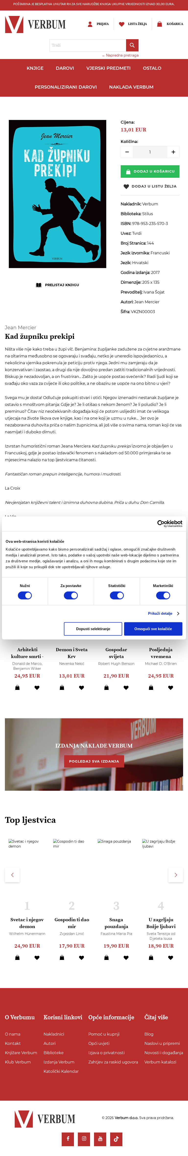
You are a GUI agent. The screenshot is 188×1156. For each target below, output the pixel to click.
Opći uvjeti (98, 1043)
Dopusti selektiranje (93, 629)
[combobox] (94, 45)
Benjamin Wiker (27, 668)
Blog (148, 1034)
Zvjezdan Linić (72, 934)
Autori (50, 1043)
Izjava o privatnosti (106, 1052)
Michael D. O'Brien (161, 663)
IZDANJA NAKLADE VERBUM (94, 746)
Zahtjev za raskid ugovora (113, 1062)
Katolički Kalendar (61, 1071)
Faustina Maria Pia (116, 934)
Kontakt (13, 1043)
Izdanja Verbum (59, 1062)
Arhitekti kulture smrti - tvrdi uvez (27, 657)
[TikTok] (116, 1139)
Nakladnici (54, 1034)
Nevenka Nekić (71, 663)
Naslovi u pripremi (162, 1043)
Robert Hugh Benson (116, 663)
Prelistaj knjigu (62, 285)
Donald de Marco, (27, 663)
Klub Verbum (18, 1062)
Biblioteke (54, 1052)
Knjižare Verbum (21, 1052)
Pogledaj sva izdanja (94, 761)
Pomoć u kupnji (103, 1034)
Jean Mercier (20, 327)
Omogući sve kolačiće (153, 629)
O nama (12, 1034)
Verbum (150, 204)
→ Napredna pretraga (120, 55)
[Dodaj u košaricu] (17, 687)
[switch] (71, 596)
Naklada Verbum (131, 87)
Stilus (147, 214)
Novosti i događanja (163, 1052)
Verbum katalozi (160, 1062)
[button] (37, 687)
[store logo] (40, 24)
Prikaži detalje (160, 614)
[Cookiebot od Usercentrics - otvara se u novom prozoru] (161, 523)
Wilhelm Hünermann (27, 934)
